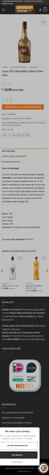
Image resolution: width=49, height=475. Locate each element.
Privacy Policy (17, 462)
